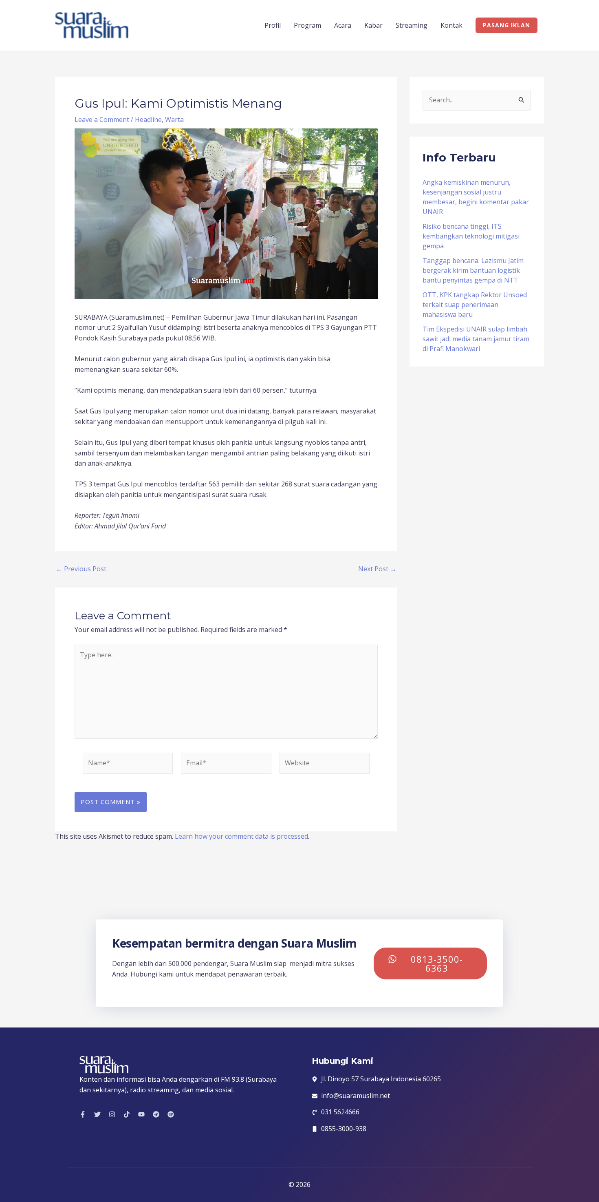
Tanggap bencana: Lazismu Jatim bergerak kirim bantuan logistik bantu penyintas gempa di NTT (473, 270)
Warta (174, 119)
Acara (342, 25)
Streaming (411, 25)
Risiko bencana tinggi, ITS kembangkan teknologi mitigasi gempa (471, 236)
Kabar (373, 25)
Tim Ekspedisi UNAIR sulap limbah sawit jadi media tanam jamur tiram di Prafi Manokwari (476, 339)
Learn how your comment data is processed (241, 836)
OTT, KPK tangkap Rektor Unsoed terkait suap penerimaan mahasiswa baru (475, 304)
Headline (148, 119)
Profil (272, 25)
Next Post (377, 569)
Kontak (451, 25)
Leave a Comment (102, 119)
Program (307, 25)
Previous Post (81, 569)
